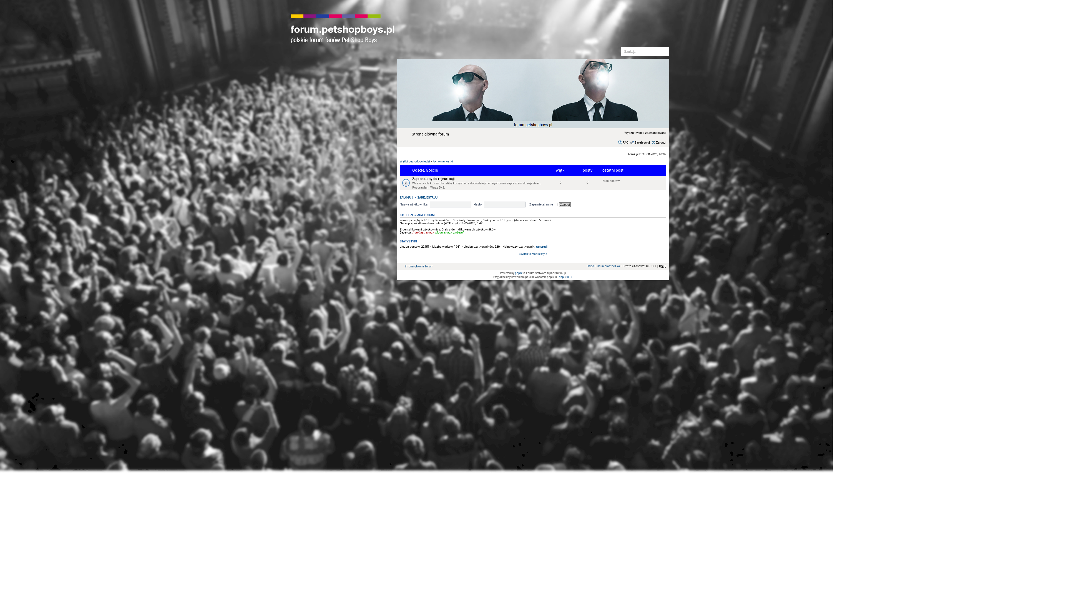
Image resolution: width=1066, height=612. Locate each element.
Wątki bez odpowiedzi (415, 161)
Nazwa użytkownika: (414, 204)
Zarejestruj (642, 142)
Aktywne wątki (443, 161)
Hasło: (478, 204)
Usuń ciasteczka (608, 266)
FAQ (625, 142)
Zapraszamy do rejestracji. (434, 178)
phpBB (519, 273)
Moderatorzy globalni (449, 232)
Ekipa (590, 266)
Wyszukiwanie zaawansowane (645, 133)
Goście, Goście (425, 170)
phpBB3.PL (566, 277)
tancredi (541, 246)
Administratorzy (423, 232)
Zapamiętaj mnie (541, 204)
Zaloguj (661, 142)
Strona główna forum (430, 134)
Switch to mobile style (533, 254)
